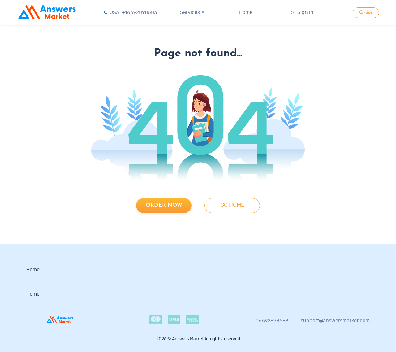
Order (365, 12)
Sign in (305, 12)
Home (245, 12)
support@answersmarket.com (335, 320)
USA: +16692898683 (133, 12)
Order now (164, 205)
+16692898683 (271, 320)
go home (232, 205)
